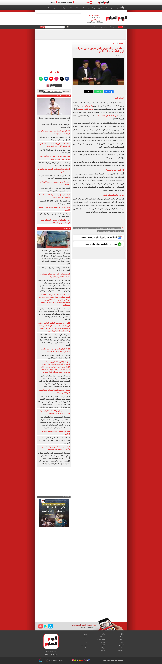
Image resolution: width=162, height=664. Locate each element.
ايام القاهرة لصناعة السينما (106, 231)
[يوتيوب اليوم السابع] (51, 79)
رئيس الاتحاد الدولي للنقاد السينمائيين (106, 115)
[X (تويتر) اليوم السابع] (62, 79)
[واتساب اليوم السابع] (41, 79)
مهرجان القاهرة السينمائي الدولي (110, 228)
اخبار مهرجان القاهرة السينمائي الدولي (86, 228)
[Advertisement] (81, 603)
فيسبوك (107, 91)
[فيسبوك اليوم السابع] (67, 79)
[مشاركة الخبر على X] (88, 91)
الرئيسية (121, 43)
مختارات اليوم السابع (63, 496)
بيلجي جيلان (89, 106)
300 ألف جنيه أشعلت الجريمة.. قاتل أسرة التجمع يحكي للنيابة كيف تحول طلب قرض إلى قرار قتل (54, 440)
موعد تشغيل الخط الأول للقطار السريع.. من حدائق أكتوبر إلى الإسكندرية (97, 27)
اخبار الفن (119, 231)
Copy (41, 91)
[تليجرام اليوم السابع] (46, 79)
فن (113, 43)
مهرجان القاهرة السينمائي (85, 109)
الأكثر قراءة (66, 228)
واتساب (97, 91)
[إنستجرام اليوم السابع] (56, 79)
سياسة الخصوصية (49, 655)
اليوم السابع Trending (63, 96)
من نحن (57, 655)
